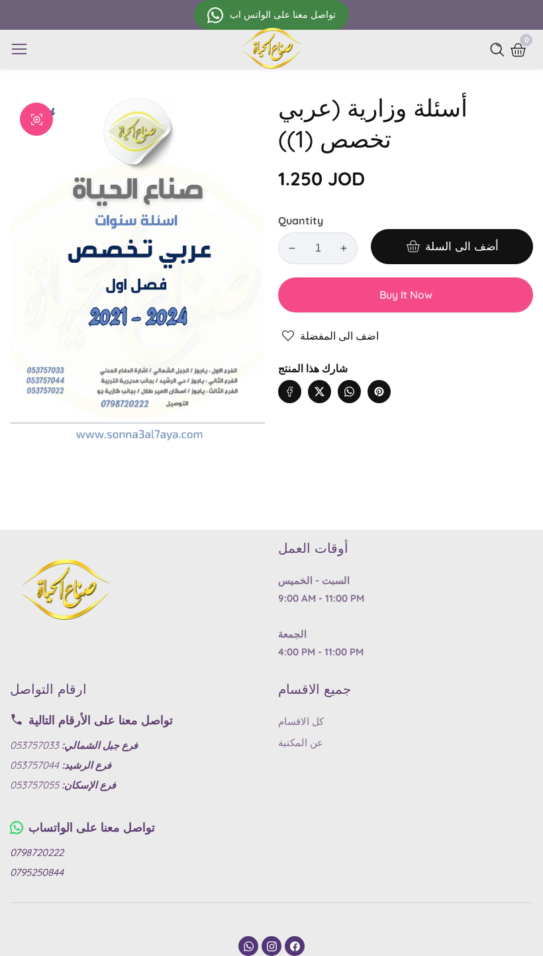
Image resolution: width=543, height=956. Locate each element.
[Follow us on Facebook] (289, 391)
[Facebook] (295, 946)
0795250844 (37, 872)
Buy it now (405, 294)
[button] (406, 378)
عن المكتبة (300, 742)
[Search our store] (500, 49)
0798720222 (37, 852)
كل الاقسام (301, 721)
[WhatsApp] (248, 946)
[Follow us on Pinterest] (379, 391)
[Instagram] (271, 946)
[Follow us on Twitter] (319, 391)
